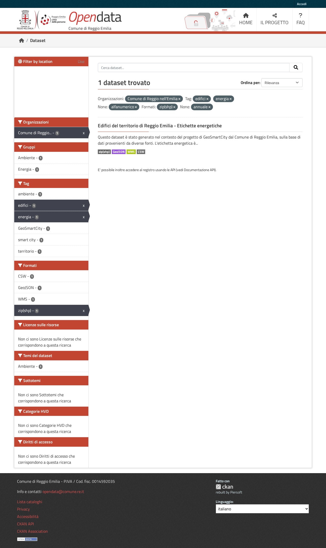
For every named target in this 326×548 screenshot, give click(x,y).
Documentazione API (199, 169)
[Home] (21, 40)
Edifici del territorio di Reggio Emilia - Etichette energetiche (160, 125)
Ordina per (250, 82)
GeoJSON (119, 151)
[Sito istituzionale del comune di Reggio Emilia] (41, 19)
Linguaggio (224, 501)
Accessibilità (27, 516)
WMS (131, 151)
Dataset (38, 40)
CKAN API (25, 524)
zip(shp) (104, 151)
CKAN (224, 486)
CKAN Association (32, 531)
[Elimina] (179, 99)
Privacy (23, 509)
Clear (81, 61)
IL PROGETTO (275, 22)
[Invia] (296, 67)
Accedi (301, 3)
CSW (141, 151)
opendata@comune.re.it (63, 491)
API (172, 169)
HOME (246, 22)
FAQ (300, 22)
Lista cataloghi (29, 502)
